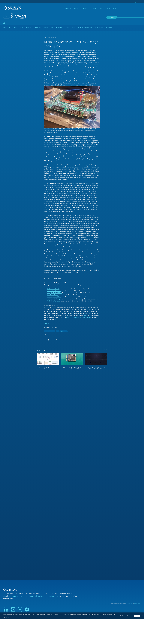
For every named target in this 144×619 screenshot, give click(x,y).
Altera (15, 27)
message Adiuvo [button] (16, 596)
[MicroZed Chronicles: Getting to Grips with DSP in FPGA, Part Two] (96, 359)
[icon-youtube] (13, 609)
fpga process (64, 331)
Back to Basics (59, 27)
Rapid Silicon (109, 27)
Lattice (21, 27)
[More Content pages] (87, 8)
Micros (73, 27)
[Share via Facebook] (45, 340)
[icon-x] (20, 609)
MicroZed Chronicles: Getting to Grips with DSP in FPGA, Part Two (96, 368)
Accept (137, 615)
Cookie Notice (137, 603)
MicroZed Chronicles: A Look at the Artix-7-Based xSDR (72, 368)
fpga (58, 331)
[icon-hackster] (27, 609)
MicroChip (28, 27)
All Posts (4, 27)
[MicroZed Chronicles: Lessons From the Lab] (48, 359)
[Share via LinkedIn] (52, 340)
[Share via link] (56, 340)
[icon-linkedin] (6, 609)
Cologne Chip (37, 27)
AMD (10, 27)
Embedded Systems (49, 331)
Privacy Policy (130, 603)
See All (105, 349)
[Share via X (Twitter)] (48, 340)
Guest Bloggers (99, 27)
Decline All (129, 615)
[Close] (142, 616)
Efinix (52, 27)
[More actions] (99, 37)
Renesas (46, 27)
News (67, 27)
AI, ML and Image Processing (85, 27)
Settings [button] (122, 615)
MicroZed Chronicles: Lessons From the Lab (45, 368)
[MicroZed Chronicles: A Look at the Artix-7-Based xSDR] (72, 359)
